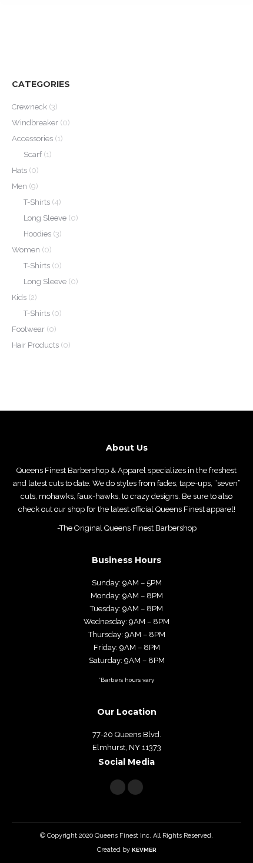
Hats (19, 170)
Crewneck (29, 106)
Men (19, 186)
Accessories (32, 138)
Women (26, 249)
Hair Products (35, 345)
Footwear (28, 329)
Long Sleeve (45, 218)
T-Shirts (37, 202)
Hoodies (37, 233)
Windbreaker (35, 122)
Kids (19, 297)
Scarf (33, 154)
